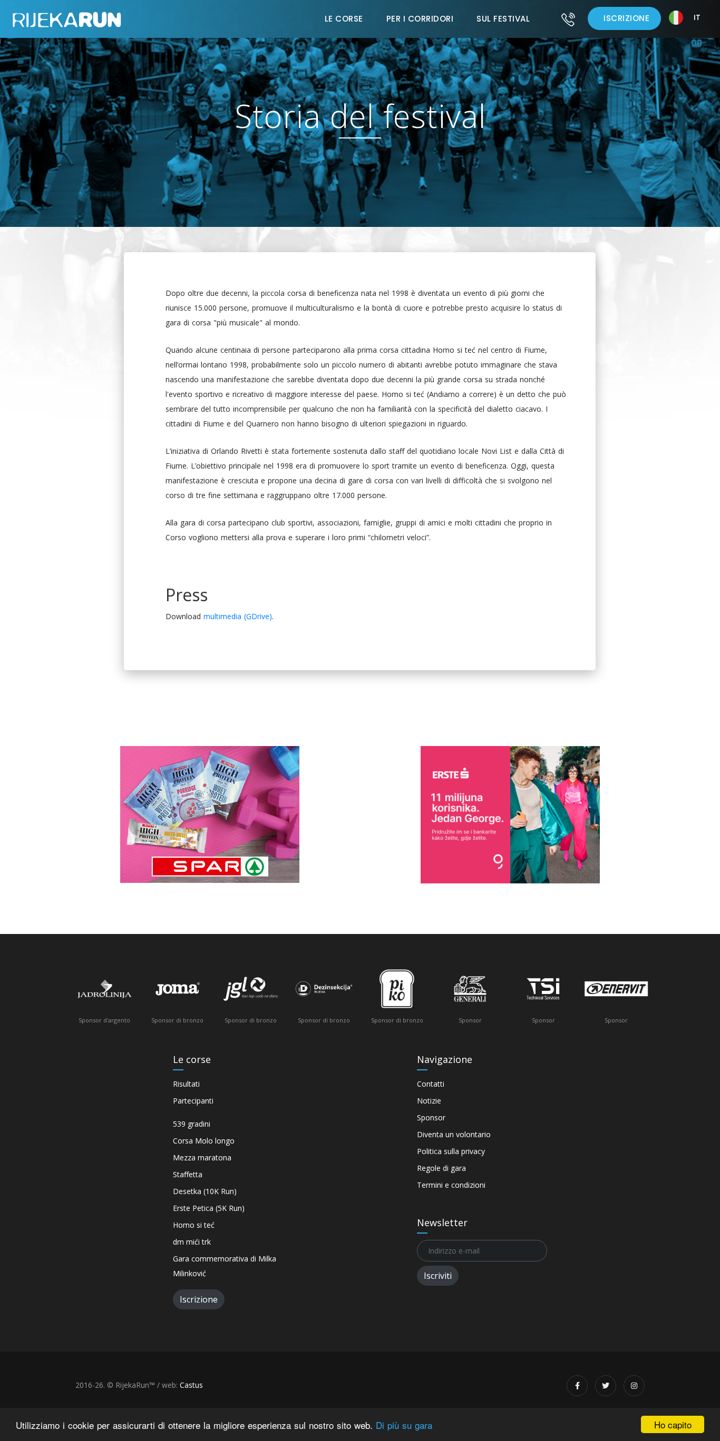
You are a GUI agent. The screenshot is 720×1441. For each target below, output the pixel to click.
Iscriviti (438, 1275)
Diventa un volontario (454, 1134)
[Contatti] (568, 19)
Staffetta (187, 1174)
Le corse (344, 18)
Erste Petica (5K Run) (209, 1208)
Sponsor (431, 1117)
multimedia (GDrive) (237, 616)
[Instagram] (634, 1385)
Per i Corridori (420, 18)
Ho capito (673, 1424)
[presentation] (88, 1000)
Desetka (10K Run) (205, 1191)
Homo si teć (194, 1225)
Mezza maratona (202, 1157)
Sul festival (503, 18)
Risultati (186, 1084)
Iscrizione (626, 18)
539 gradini (191, 1124)
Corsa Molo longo (204, 1141)
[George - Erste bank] (510, 814)
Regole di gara (441, 1168)
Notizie (429, 1101)
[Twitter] (605, 1385)
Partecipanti (193, 1101)
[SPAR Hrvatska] (210, 814)
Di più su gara (404, 1425)
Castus (191, 1385)
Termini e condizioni (451, 1185)
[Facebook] (577, 1385)
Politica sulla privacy (451, 1151)
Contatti (430, 1084)
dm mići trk (192, 1242)
